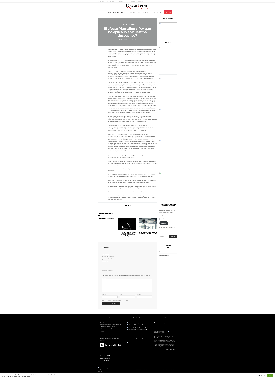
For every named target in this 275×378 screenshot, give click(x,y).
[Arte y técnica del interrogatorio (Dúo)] (137, 329)
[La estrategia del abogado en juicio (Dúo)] (137, 322)
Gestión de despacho (111, 1)
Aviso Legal (102, 357)
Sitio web (139, 294)
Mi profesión (101, 1)
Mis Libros (168, 12)
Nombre (104, 294)
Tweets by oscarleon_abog (160, 322)
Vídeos (149, 12)
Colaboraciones (118, 12)
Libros (144, 12)
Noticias (126, 12)
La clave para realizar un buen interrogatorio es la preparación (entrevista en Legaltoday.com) (127, 234)
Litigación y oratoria (123, 1)
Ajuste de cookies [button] (262, 375)
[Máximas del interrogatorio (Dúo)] (135, 324)
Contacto (159, 12)
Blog (109, 12)
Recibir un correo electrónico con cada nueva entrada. (115, 300)
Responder (105, 261)
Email (121, 294)
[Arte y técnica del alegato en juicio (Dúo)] (137, 327)
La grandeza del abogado (106, 218)
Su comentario (105, 278)
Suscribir (163, 223)
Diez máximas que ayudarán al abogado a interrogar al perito (148, 232)
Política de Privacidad (105, 355)
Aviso (124, 24)
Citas (153, 12)
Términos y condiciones (105, 358)
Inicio (104, 12)
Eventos (138, 12)
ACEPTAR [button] (270, 375)
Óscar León (127, 205)
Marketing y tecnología (137, 1)
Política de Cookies (104, 360)
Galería (132, 12)
